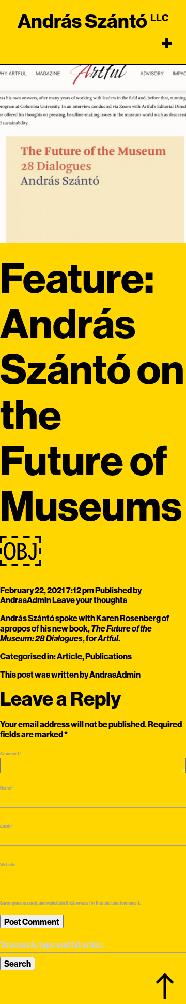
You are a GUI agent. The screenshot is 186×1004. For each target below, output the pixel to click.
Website (8, 864)
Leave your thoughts (89, 600)
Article (69, 656)
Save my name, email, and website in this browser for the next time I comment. (70, 903)
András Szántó (82, 20)
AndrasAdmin (25, 600)
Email (6, 826)
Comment (11, 753)
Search (17, 963)
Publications (108, 656)
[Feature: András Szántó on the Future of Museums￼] (93, 149)
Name (6, 788)
